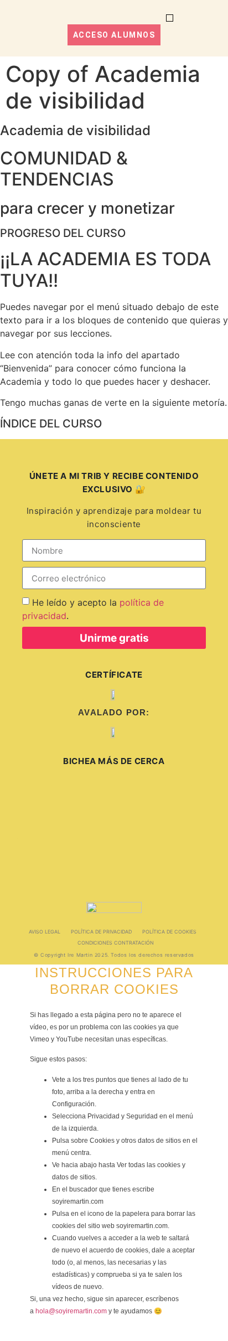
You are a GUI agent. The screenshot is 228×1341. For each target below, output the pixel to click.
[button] (169, 18)
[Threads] (102, 798)
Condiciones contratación (115, 943)
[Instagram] (39, 798)
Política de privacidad (101, 932)
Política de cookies (169, 932)
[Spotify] (178, 798)
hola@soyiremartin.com (71, 1311)
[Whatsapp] (30, 851)
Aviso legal (44, 932)
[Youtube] (107, 851)
